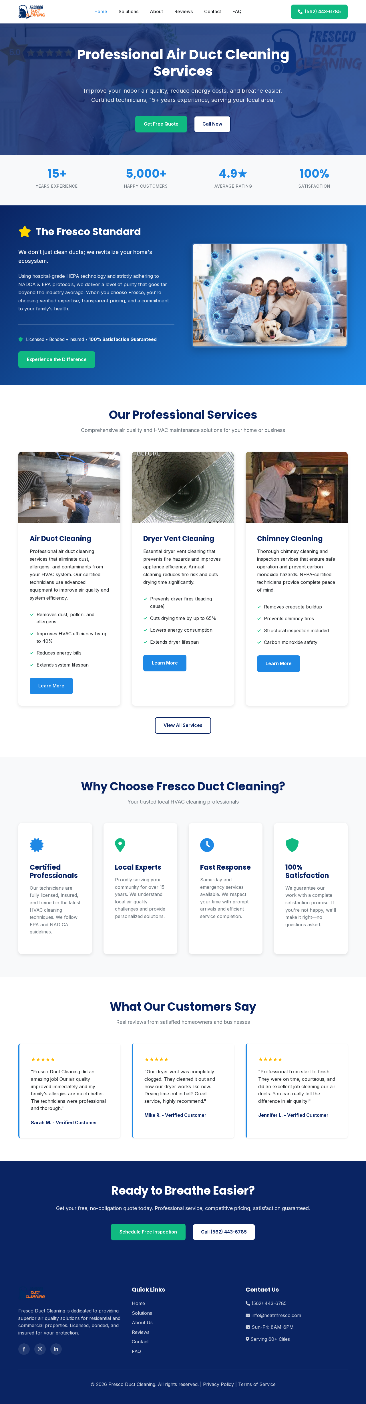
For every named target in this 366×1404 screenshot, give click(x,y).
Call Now (212, 124)
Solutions (128, 11)
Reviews (183, 11)
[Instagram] (40, 1349)
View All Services (183, 725)
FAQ (237, 11)
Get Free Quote (161, 124)
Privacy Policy (218, 1384)
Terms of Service (257, 1384)
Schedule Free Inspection (148, 1232)
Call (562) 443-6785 (224, 1232)
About (156, 11)
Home (100, 11)
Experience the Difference (57, 359)
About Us (142, 1322)
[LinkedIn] (56, 1349)
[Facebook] (24, 1349)
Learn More (51, 686)
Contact (212, 11)
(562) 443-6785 (323, 11)
